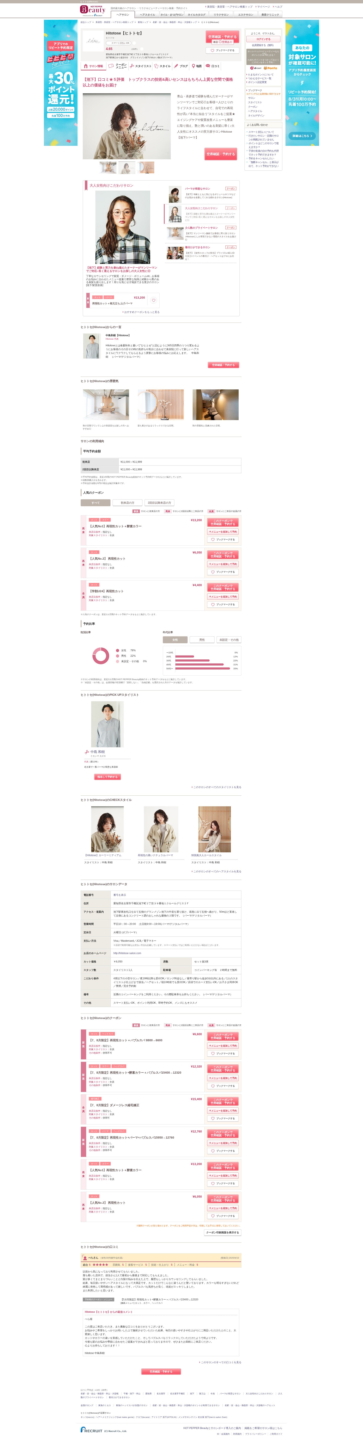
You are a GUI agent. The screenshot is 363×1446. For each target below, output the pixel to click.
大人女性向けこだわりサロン (259, 1393)
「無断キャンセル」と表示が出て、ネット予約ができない (264, 164)
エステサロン (245, 14)
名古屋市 (161, 1393)
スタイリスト (255, 102)
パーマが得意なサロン (230, 1393)
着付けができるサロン (119, 1397)
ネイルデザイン (256, 115)
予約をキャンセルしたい (261, 158)
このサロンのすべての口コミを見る (221, 1362)
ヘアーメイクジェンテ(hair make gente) (115, 1417)
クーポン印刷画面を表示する (222, 1232)
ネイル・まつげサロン (171, 14)
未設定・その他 (229, 639)
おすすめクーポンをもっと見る (142, 312)
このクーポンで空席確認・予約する (223, 522)
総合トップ (86, 22)
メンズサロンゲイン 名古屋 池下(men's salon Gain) (202, 1417)
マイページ (263, 6)
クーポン (252, 106)
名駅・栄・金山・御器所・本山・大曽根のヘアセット (250, 1405)
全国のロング (87, 1405)
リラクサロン (221, 14)
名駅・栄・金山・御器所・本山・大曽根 (99, 1393)
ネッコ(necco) (87, 1417)
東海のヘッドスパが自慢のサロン (131, 1405)
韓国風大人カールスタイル (206, 855)
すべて (96, 502)
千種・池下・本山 (132, 1393)
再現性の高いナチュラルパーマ (155, 855)
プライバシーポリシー (255, 1434)
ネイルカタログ (196, 14)
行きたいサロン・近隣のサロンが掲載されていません (264, 137)
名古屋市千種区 (177, 1393)
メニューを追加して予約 (224, 531)
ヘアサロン (123, 14)
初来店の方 (127, 502)
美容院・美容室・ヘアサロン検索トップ (230, 6)
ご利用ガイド (276, 1434)
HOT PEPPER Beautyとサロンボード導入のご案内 (212, 1428)
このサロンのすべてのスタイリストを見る (217, 787)
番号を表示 (119, 895)
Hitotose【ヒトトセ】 (125, 33)
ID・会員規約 (223, 1434)
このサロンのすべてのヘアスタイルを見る (217, 871)
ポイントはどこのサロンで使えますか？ (264, 145)
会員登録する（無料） (263, 45)
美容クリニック (270, 14)
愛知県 (148, 1393)
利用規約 (237, 1434)
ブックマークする (225, 50)
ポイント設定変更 (257, 82)
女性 (175, 639)
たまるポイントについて (261, 74)
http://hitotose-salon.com (127, 953)
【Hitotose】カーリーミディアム (102, 855)
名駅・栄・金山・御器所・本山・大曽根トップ (175, 22)
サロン (251, 97)
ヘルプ (278, 6)
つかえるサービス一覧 (259, 78)
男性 (202, 639)
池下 (192, 1393)
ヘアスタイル (147, 14)
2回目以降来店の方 (159, 502)
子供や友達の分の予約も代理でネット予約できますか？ (264, 152)
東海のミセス (104, 1405)
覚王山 (202, 1393)
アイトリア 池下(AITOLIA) (163, 1417)
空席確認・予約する (222, 39)
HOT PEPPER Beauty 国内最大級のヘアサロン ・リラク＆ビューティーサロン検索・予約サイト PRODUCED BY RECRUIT (93, 10)
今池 (212, 1393)
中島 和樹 (98, 752)
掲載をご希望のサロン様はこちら (263, 1428)
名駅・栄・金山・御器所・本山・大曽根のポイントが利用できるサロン (186, 1405)
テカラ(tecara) (143, 1417)
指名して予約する (107, 776)
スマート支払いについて (261, 131)
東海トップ (143, 22)
